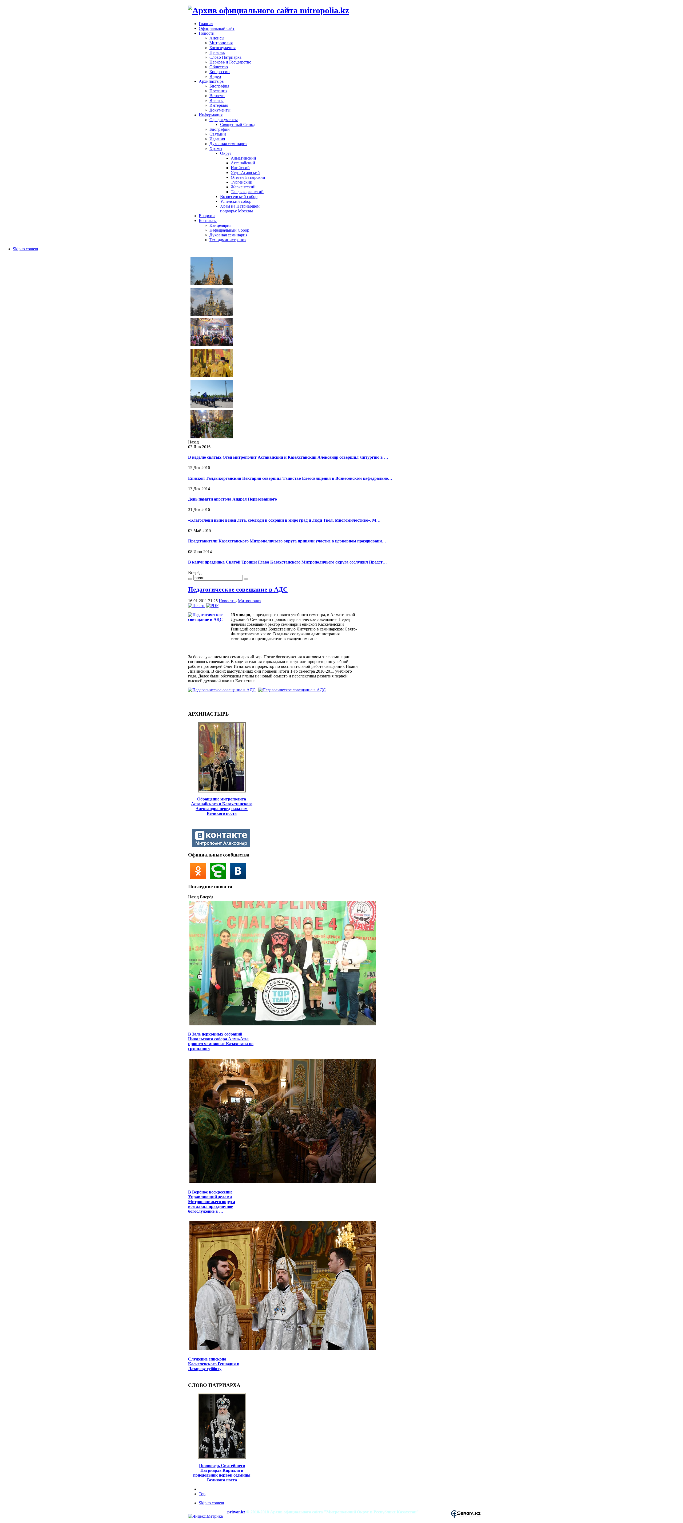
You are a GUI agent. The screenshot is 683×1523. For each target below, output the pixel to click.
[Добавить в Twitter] (193, 701)
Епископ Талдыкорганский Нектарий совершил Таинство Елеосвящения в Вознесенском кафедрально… (290, 478)
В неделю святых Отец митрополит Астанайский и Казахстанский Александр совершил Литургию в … (288, 457)
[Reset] (246, 579)
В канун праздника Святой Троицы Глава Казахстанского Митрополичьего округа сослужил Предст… (287, 562)
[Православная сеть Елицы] (220, 877)
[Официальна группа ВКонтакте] (239, 877)
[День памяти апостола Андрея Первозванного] (212, 345)
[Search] (190, 579)
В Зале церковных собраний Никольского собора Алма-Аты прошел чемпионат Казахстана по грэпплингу (220, 1041)
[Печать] (196, 605)
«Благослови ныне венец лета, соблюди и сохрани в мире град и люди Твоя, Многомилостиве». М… (284, 520)
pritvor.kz (236, 1512)
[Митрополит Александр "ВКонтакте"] (222, 845)
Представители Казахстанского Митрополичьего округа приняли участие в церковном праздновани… (287, 541)
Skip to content (25, 249)
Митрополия (249, 600)
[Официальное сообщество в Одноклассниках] (199, 877)
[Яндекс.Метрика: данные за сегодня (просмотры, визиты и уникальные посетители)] (205, 1516)
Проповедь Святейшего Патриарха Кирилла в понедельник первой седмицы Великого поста (222, 1472)
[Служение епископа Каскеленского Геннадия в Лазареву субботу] (283, 1349)
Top (202, 1494)
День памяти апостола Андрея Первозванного (232, 499)
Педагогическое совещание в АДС (238, 589)
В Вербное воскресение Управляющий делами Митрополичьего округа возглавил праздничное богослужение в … (211, 1201)
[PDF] (212, 605)
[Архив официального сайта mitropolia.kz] (268, 10)
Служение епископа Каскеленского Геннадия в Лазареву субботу (213, 1364)
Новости (227, 600)
